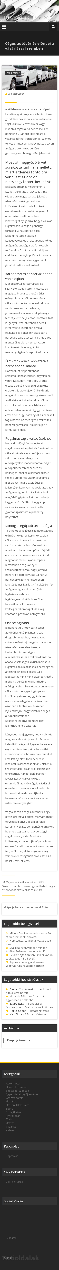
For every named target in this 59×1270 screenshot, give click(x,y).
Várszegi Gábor (16, 93)
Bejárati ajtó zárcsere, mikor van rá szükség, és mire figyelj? (29, 956)
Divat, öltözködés (16, 1087)
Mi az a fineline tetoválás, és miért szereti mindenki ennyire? (28, 935)
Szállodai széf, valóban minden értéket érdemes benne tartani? (26, 949)
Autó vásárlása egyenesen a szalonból (26, 998)
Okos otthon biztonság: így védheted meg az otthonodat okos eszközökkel (29, 888)
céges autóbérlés (34, 812)
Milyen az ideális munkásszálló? (25, 882)
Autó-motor (13, 72)
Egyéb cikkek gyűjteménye (22, 1094)
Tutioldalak (16, 17)
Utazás (10, 1123)
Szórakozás (13, 1116)
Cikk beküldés (14, 1182)
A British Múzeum (36, 1014)
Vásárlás (11, 1126)
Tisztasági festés (38, 1011)
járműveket (19, 124)
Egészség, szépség (17, 1090)
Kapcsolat (12, 1156)
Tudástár (10, 1238)
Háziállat (11, 1101)
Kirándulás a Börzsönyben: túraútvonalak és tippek (29, 1005)
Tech (9, 1119)
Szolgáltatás (13, 1112)
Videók (10, 1130)
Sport (9, 1108)
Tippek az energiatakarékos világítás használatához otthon (25, 964)
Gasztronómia (14, 1098)
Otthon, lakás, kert (17, 1105)
